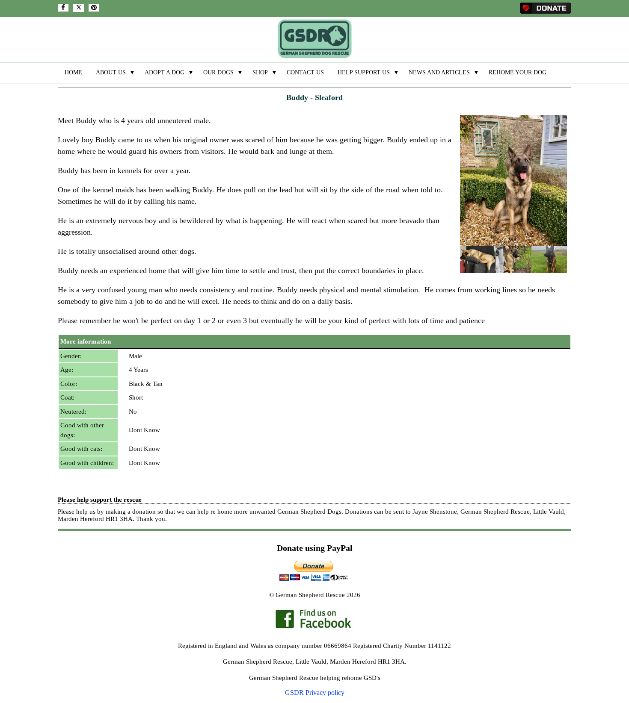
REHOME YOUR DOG (517, 72)
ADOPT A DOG (164, 72)
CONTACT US (305, 72)
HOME (73, 72)
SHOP (260, 72)
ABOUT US (111, 72)
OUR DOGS (218, 72)
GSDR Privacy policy (314, 692)
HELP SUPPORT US (364, 72)
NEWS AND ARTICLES (439, 72)
